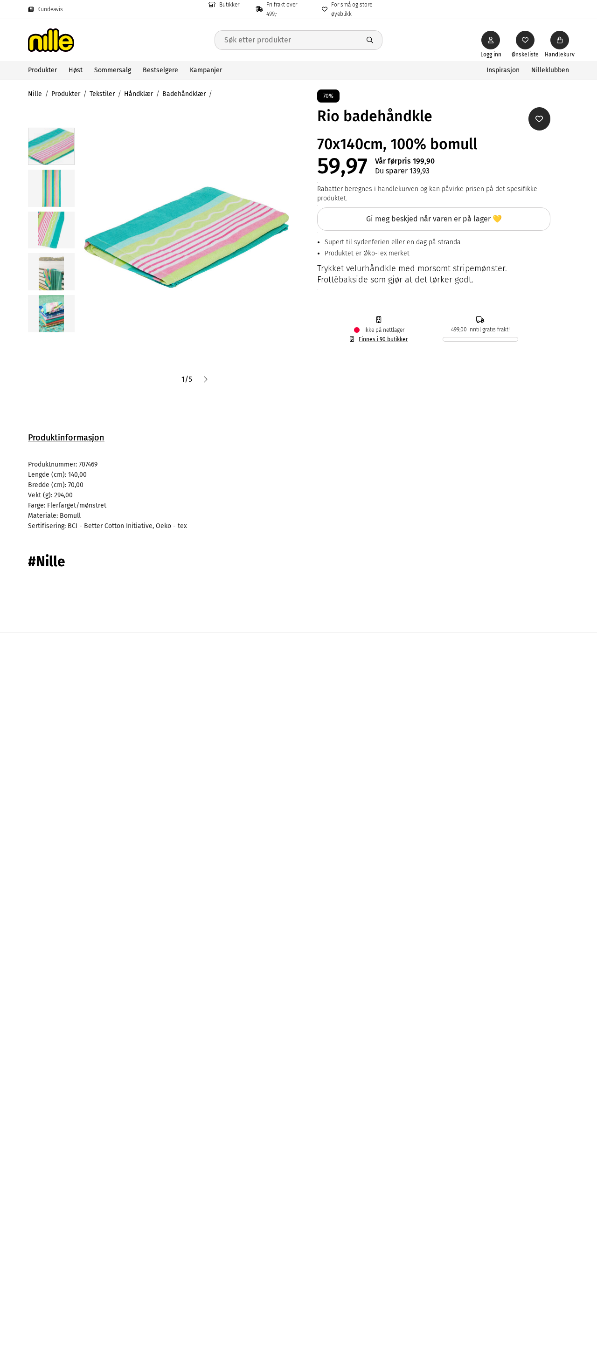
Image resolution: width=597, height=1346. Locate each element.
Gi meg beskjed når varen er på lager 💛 (434, 218)
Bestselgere (160, 70)
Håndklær (138, 94)
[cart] (559, 40)
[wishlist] (525, 40)
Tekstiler (102, 94)
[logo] (121, 40)
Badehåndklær (184, 94)
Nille (35, 94)
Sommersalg (112, 70)
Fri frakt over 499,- (281, 9)
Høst (76, 70)
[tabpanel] (298, 495)
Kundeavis (50, 9)
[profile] (490, 40)
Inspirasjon (503, 70)
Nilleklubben (550, 70)
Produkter (42, 70)
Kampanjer (206, 70)
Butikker (229, 4)
